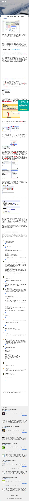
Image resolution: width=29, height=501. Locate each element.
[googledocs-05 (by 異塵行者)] (14, 131)
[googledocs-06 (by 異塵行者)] (6, 148)
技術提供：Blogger (15, 495)
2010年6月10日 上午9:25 (10, 346)
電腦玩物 (4, 1)
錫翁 (5, 283)
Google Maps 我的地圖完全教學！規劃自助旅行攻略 (9, 417)
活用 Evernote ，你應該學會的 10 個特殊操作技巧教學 (9, 443)
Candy (6, 354)
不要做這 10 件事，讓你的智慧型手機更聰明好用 (9, 460)
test (5, 240)
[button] (26, 16)
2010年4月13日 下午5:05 (8, 253)
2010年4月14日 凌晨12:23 (9, 306)
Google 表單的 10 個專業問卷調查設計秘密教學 (8, 451)
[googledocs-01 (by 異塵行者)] (6, 94)
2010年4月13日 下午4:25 (8, 249)
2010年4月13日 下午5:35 (8, 283)
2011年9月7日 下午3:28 (10, 373)
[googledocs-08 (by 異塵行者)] (8, 193)
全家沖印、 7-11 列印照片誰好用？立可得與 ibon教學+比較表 (10, 426)
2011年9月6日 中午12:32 (9, 368)
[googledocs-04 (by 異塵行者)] (10, 178)
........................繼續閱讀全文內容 (22, 415)
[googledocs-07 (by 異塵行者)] (14, 148)
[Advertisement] (14, 10)
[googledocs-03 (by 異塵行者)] (6, 131)
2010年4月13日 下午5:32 (10, 276)
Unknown (6, 339)
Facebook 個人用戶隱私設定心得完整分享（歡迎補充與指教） (11, 485)
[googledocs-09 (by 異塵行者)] (11, 213)
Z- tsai (6, 368)
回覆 (5, 243)
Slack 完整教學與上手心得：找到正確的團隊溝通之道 (9, 409)
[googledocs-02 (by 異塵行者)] (11, 117)
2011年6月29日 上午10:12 (9, 354)
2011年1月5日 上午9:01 (9, 350)
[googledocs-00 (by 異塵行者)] (11, 32)
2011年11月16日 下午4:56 (9, 377)
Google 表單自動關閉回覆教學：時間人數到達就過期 (9, 477)
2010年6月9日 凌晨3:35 (10, 339)
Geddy (6, 350)
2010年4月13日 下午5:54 (10, 288)
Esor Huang (6, 276)
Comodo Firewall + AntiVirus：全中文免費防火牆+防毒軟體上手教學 (12, 468)
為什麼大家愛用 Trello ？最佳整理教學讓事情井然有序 (9, 434)
